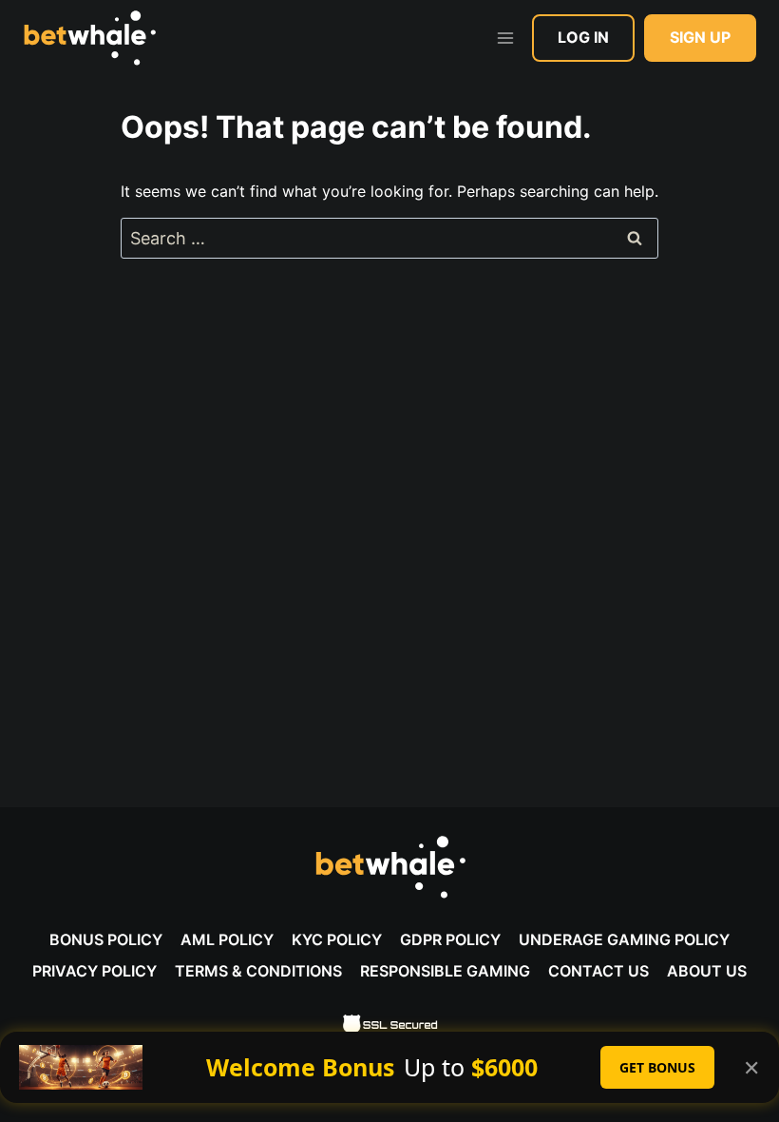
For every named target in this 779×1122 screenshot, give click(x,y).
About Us (707, 970)
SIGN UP (700, 37)
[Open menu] (504, 37)
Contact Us (598, 970)
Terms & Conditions (258, 970)
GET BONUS (657, 1067)
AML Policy (227, 939)
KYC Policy (337, 939)
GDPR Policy (450, 939)
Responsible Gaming (445, 970)
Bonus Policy (105, 939)
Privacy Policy (94, 970)
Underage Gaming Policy (624, 939)
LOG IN (583, 37)
